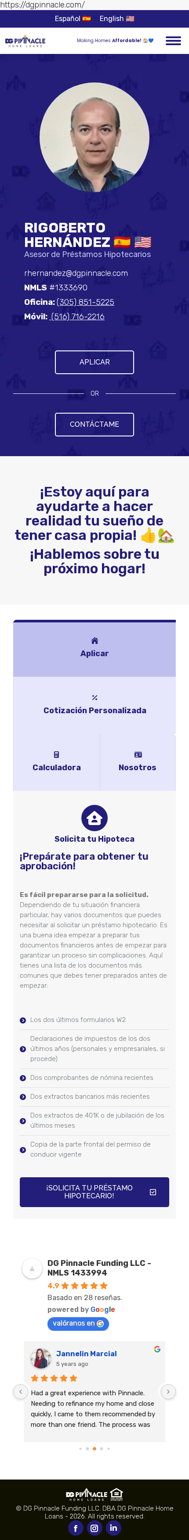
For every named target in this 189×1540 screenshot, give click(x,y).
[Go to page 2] (94, 1449)
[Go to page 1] (87, 1449)
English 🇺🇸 (117, 18)
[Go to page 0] (80, 1448)
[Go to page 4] (108, 1448)
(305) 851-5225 (85, 302)
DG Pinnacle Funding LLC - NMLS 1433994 (99, 1268)
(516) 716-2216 (77, 317)
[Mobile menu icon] (173, 41)
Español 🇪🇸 (73, 18)
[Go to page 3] (101, 1449)
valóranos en (74, 1323)
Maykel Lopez (80, 1354)
